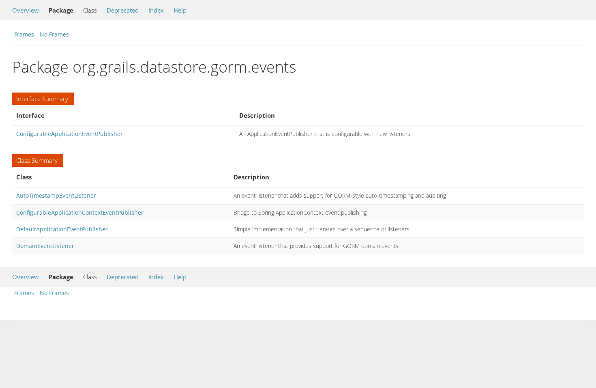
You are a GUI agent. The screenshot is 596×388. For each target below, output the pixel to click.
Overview (25, 10)
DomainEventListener (45, 246)
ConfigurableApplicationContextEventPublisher (80, 212)
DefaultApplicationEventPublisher (62, 229)
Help (180, 10)
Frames (24, 34)
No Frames (54, 34)
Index (156, 10)
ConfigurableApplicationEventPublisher (69, 134)
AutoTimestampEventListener (56, 195)
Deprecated (123, 10)
